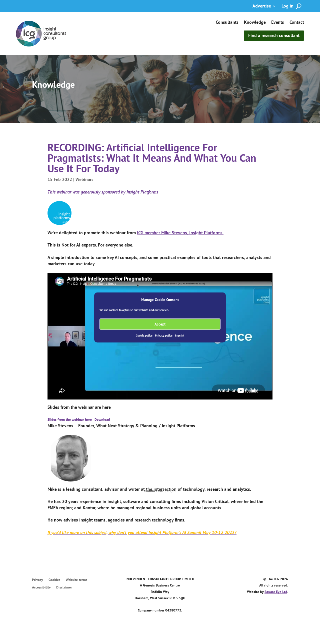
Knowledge (255, 22)
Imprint (179, 335)
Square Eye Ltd (275, 592)
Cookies (54, 580)
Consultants (227, 22)
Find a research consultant (274, 35)
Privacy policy (163, 335)
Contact (297, 22)
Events (277, 22)
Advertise (261, 6)
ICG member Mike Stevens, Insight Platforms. (180, 233)
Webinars (85, 179)
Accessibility (41, 588)
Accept (160, 324)
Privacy (37, 580)
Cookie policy (144, 335)
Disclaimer (64, 588)
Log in (288, 6)
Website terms (76, 580)
